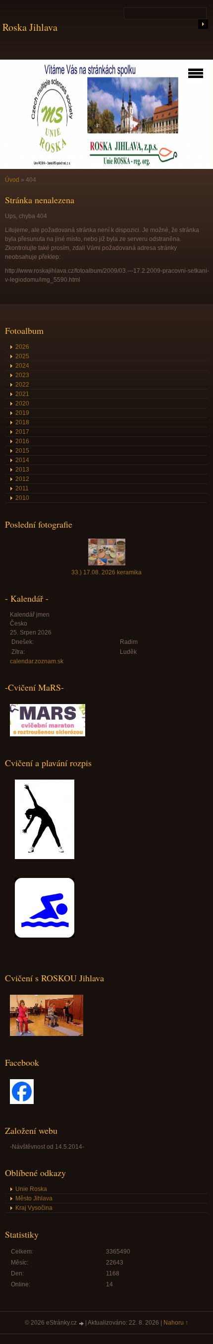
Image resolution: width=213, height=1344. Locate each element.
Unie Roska (31, 1189)
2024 (22, 365)
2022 (22, 384)
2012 (22, 478)
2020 (22, 403)
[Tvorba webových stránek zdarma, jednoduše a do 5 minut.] (81, 1323)
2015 (22, 450)
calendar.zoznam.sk (36, 661)
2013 (22, 469)
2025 (22, 356)
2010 (22, 497)
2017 (22, 431)
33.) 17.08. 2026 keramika (106, 572)
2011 (22, 488)
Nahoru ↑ (175, 1322)
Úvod (12, 179)
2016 (22, 441)
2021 (22, 394)
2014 (22, 460)
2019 (22, 412)
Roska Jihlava (29, 27)
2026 (22, 346)
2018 (22, 422)
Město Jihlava (34, 1198)
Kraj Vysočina (34, 1207)
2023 (22, 375)
